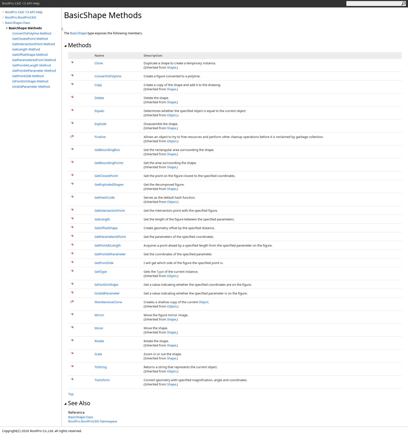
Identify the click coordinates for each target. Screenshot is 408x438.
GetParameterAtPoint (110, 236)
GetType (101, 271)
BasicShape (78, 33)
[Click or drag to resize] (63, 29)
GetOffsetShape (106, 228)
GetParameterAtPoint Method (34, 60)
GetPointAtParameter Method (34, 70)
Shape (171, 67)
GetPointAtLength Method (31, 65)
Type (160, 271)
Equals (99, 111)
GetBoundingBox (107, 150)
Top (71, 394)
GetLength (102, 219)
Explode (100, 124)
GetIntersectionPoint (110, 210)
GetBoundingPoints (109, 163)
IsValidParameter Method (31, 86)
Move (99, 328)
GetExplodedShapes (109, 184)
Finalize (100, 137)
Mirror (99, 315)
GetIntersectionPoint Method (33, 44)
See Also (79, 403)
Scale (98, 354)
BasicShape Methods (25, 28)
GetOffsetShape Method (30, 54)
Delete (99, 98)
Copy (98, 85)
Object (172, 115)
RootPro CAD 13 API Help (23, 12)
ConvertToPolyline (108, 76)
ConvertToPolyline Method (31, 33)
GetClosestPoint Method (30, 38)
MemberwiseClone (108, 302)
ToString (101, 367)
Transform (102, 380)
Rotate (99, 341)
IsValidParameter (107, 293)
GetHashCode (105, 197)
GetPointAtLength (108, 245)
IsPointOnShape (106, 284)
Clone (99, 63)
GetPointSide (104, 263)
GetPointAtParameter (110, 254)
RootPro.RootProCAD (20, 17)
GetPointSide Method (28, 76)
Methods (79, 45)
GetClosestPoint (106, 176)
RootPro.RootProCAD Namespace (92, 421)
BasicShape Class (17, 22)
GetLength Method (26, 49)
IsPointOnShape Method (30, 81)
